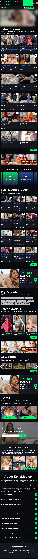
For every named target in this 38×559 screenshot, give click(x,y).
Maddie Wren (30, 300)
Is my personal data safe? (7, 509)
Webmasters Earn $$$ (25, 552)
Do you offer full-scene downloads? (10, 518)
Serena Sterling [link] (4, 67)
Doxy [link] (27, 222)
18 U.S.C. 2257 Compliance (14, 552)
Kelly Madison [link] (23, 124)
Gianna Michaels (21, 300)
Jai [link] (20, 67)
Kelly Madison (29, 298)
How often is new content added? (9, 528)
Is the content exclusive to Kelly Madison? (12, 499)
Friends (27, 550)
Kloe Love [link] (3, 143)
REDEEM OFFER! (28, 3)
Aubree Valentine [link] (29, 257)
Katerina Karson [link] (17, 240)
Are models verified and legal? (9, 523)
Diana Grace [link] (22, 105)
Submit (22, 435)
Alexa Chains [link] (29, 205)
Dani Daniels (26, 303)
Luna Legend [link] (22, 48)
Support (5, 550)
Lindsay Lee (11, 303)
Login (25, 7)
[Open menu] (35, 8)
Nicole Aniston (20, 298)
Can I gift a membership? (7, 533)
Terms (9, 550)
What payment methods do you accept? (11, 504)
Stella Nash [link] (22, 86)
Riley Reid (4, 303)
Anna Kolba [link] (3, 86)
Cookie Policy (14, 550)
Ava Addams (12, 298)
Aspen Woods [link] (4, 48)
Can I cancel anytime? (6, 494)
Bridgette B (18, 303)
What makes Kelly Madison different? (10, 537)
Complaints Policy (21, 550)
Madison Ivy (12, 300)
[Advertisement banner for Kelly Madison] (19, 159)
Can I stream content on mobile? (9, 513)
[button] (37, 325)
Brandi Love (4, 298)
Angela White (5, 300)
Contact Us (32, 550)
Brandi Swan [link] (3, 124)
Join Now (31, 7)
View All (33, 149)
